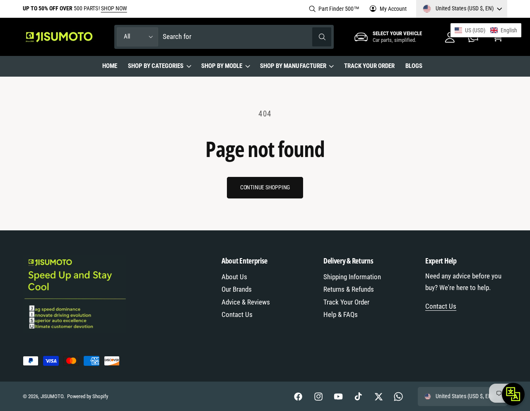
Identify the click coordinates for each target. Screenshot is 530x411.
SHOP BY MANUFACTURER (293, 66)
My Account (393, 8)
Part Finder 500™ (338, 8)
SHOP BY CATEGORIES (155, 66)
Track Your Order (346, 302)
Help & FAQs (340, 315)
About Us (234, 277)
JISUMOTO (52, 396)
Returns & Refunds (348, 289)
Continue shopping (265, 187)
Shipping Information (352, 277)
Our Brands (237, 289)
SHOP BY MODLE (221, 66)
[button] (159, 66)
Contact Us (237, 315)
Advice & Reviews (246, 302)
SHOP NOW (114, 8)
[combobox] (247, 36)
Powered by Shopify (87, 396)
